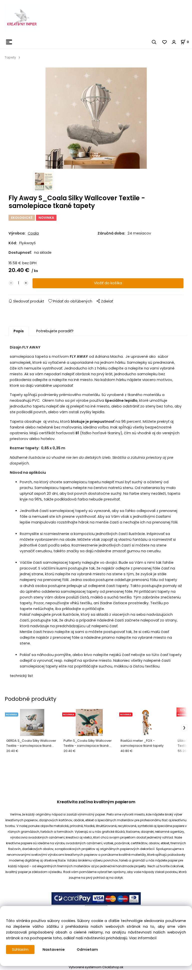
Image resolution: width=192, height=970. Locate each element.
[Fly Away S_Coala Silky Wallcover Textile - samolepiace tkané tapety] (96, 118)
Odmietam (87, 949)
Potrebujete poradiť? (55, 331)
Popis (19, 331)
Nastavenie (53, 949)
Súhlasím (20, 949)
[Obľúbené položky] (165, 42)
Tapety (10, 57)
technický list (21, 675)
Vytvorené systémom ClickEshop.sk (96, 967)
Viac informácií (142, 938)
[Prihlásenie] (174, 42)
